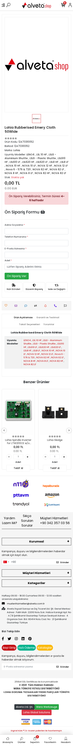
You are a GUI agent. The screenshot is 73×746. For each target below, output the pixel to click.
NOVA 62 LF (57, 357)
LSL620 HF (44, 347)
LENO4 (27, 340)
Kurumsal (36, 541)
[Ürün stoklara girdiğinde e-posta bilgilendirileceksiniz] (46, 306)
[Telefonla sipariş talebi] (56, 306)
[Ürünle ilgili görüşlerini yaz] (27, 306)
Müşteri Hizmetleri (55, 520)
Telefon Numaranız (16, 236)
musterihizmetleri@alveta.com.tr (26, 603)
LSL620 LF (56, 347)
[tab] (23, 317)
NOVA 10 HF (48, 350)
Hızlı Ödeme (26, 648)
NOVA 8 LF (42, 361)
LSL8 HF (27, 350)
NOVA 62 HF (42, 357)
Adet (8, 260)
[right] (69, 430)
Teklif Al (18, 468)
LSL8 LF (36, 350)
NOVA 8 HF (29, 361)
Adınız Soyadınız (15, 225)
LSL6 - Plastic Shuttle (44, 343)
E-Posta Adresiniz (15, 248)
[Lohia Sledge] (54, 413)
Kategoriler (36, 583)
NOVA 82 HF (56, 361)
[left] (4, 430)
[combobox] (6, 562)
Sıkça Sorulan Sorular (27, 521)
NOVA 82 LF (30, 364)
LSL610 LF (32, 347)
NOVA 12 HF (33, 354)
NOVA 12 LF (47, 354)
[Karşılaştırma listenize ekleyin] (36, 306)
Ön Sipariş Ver (16, 276)
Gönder (64, 562)
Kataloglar (45, 648)
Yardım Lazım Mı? (9, 520)
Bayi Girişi (9, 648)
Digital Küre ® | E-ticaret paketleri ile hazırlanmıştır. (36, 730)
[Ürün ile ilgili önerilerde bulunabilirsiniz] (66, 306)
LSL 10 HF (36, 340)
